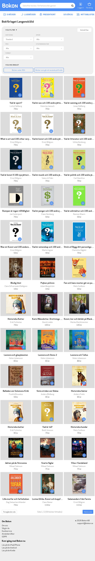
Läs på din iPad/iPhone (11, 544)
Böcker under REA (18, 70)
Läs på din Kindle (8, 550)
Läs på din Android (9, 547)
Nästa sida (88, 512)
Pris (6, 44)
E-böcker (11, 14)
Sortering (9, 35)
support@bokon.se (85, 523)
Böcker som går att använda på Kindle (49, 70)
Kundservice (7, 531)
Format (8, 53)
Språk (38, 35)
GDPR (4, 536)
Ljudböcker (30, 14)
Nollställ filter (84, 30)
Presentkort (49, 14)
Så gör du (68, 14)
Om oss (5, 525)
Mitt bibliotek (87, 14)
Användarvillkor (8, 533)
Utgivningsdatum (42, 44)
